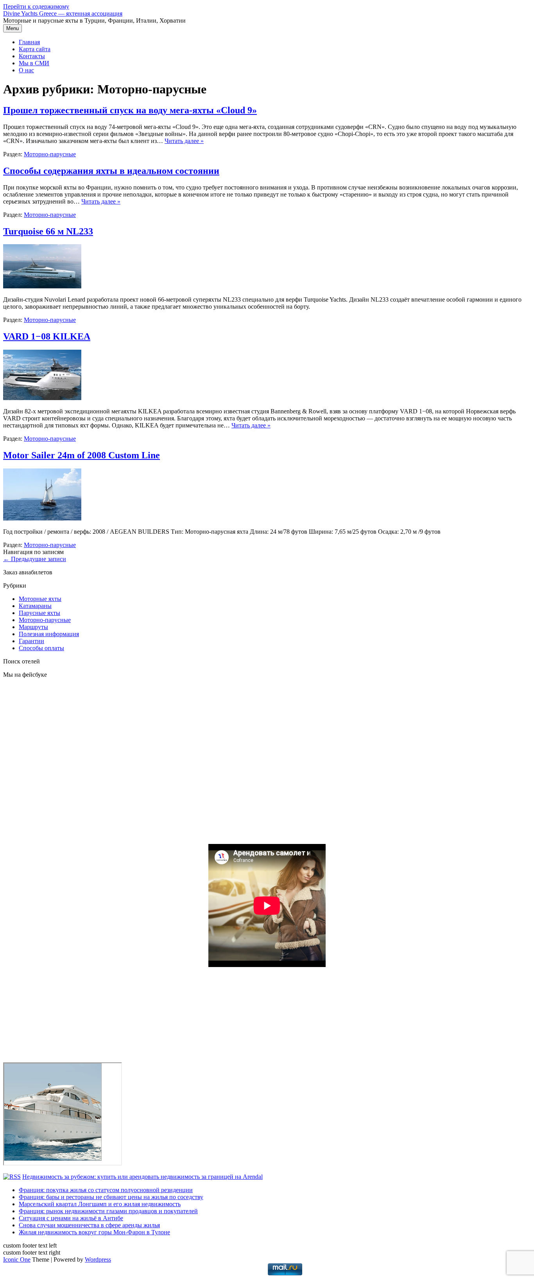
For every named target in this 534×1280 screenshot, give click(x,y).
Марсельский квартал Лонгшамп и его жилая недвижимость (100, 1204)
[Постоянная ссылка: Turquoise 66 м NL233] (42, 286)
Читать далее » (184, 141)
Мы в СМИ (34, 63)
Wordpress (98, 1259)
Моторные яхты (40, 598)
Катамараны (35, 605)
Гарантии (31, 641)
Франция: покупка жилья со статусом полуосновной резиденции (106, 1190)
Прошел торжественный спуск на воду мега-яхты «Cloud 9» (130, 110)
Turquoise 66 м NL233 (48, 231)
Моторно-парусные (50, 154)
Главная (29, 42)
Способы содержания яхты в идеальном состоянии (111, 171)
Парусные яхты (39, 613)
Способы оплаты (41, 648)
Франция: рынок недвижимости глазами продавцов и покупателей (108, 1211)
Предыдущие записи (34, 559)
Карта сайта (34, 49)
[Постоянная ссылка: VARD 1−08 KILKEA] (42, 398)
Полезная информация (49, 634)
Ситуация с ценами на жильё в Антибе (71, 1218)
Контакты (32, 56)
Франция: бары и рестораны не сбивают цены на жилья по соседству (111, 1197)
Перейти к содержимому (36, 6)
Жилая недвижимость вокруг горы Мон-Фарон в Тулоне (94, 1232)
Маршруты (33, 627)
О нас (26, 70)
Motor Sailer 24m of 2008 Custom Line (81, 455)
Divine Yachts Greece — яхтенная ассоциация (62, 13)
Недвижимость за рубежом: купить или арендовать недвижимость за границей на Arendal (142, 1176)
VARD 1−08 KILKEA (46, 336)
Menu (12, 28)
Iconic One (16, 1259)
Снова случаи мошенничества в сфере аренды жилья (89, 1225)
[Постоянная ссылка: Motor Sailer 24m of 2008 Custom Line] (42, 518)
